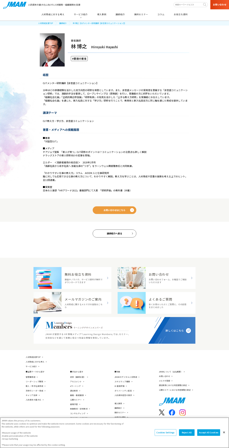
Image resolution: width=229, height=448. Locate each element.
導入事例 (118, 403)
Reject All (187, 432)
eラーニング (75, 386)
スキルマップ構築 (122, 381)
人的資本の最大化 (33, 399)
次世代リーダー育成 (34, 390)
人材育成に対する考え (35, 361)
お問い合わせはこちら (114, 210)
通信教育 (74, 390)
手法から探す (77, 371)
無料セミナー (120, 412)
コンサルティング (78, 413)
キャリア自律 (31, 395)
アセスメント (76, 381)
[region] (114, 432)
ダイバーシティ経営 (123, 390)
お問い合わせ (164, 376)
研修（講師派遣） (78, 377)
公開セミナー (76, 399)
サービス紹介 (31, 366)
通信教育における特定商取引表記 (173, 385)
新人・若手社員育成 (34, 386)
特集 (118, 371)
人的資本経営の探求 (123, 395)
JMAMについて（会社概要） (170, 371)
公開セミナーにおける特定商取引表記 (175, 390)
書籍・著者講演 (77, 395)
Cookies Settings (165, 432)
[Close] (224, 432)
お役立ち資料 (120, 417)
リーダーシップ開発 (34, 381)
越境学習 (74, 404)
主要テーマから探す (36, 371)
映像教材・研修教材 (79, 408)
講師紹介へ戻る (114, 233)
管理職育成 (30, 377)
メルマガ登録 (164, 380)
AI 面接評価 (119, 386)
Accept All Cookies (208, 432)
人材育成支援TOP (45, 23)
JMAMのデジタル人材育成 (125, 377)
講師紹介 (63, 23)
